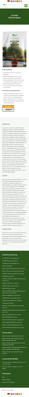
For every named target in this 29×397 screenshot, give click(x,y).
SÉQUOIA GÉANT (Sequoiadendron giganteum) (12, 319)
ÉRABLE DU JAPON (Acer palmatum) (10, 283)
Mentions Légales (6, 379)
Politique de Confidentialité (8, 382)
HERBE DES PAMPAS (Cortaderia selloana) (11, 295)
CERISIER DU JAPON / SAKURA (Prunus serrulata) (13, 273)
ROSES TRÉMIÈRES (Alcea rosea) (9, 317)
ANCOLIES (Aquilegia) (7, 266)
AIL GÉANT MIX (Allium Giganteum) (10, 260)
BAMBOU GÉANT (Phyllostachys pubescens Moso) (13, 268)
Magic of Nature (6, 390)
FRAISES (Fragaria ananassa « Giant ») (10, 286)
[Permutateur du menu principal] (26, 5)
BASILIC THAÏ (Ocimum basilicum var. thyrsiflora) (13, 271)
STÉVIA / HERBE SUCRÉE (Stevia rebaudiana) (12, 322)
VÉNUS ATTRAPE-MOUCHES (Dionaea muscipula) (13, 327)
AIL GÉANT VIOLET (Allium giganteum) (10, 263)
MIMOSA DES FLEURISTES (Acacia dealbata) (12, 300)
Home (3, 377)
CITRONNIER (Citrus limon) (8, 276)
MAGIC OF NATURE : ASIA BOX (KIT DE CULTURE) (12, 336)
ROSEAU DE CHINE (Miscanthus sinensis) (11, 314)
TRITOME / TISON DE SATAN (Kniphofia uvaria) (12, 325)
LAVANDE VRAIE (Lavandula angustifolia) (11, 298)
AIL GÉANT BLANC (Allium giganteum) (10, 258)
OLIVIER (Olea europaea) (7, 303)
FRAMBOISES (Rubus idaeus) (8, 288)
